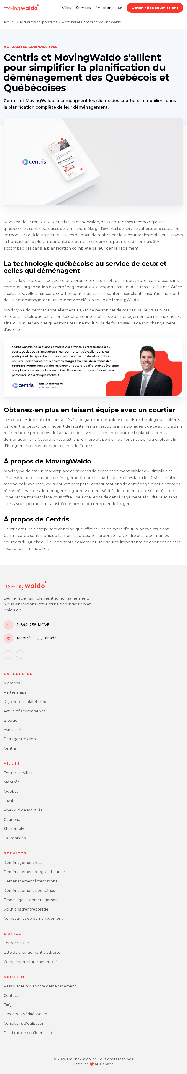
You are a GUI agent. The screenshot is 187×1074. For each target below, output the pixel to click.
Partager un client (20, 739)
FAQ (7, 1005)
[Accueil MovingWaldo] (21, 7)
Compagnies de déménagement (33, 918)
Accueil (9, 22)
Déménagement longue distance (34, 872)
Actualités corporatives (38, 22)
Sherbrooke (15, 829)
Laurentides (15, 838)
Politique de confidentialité (28, 1033)
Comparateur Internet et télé (31, 962)
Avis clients (105, 7)
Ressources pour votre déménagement (40, 986)
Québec (11, 791)
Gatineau (12, 819)
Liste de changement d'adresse (32, 952)
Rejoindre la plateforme (25, 702)
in (20, 654)
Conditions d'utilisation (24, 1023)
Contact (11, 995)
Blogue (10, 720)
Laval (8, 801)
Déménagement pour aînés (29, 890)
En (120, 7)
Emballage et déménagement (31, 900)
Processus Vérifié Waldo (25, 1014)
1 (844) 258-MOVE (33, 625)
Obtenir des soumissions (155, 7)
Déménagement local (24, 863)
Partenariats (15, 692)
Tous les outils (16, 943)
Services (83, 7)
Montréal (12, 782)
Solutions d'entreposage (26, 909)
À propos (12, 683)
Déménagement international (31, 881)
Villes (66, 7)
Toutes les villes (18, 773)
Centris (10, 748)
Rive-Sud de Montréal (24, 810)
